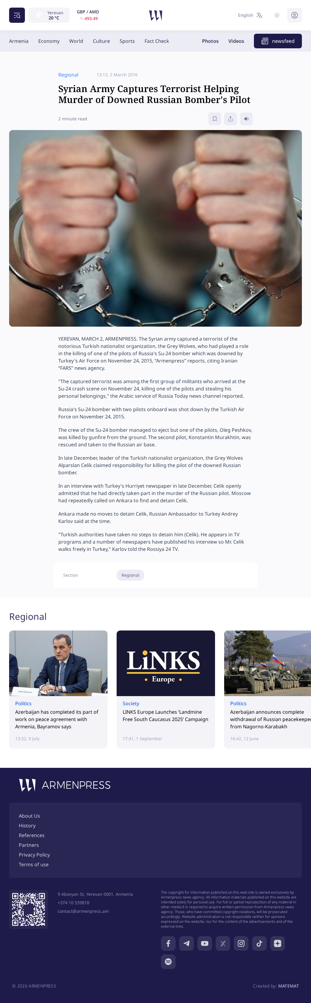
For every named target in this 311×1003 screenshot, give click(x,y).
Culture (101, 41)
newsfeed (283, 41)
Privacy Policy (34, 854)
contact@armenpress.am (83, 911)
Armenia (19, 41)
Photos (210, 41)
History (27, 825)
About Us (29, 815)
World (76, 41)
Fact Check (157, 41)
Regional (130, 575)
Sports (127, 41)
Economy (49, 41)
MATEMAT (288, 986)
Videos (236, 41)
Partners (29, 845)
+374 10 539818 (73, 902)
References (32, 835)
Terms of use (34, 864)
